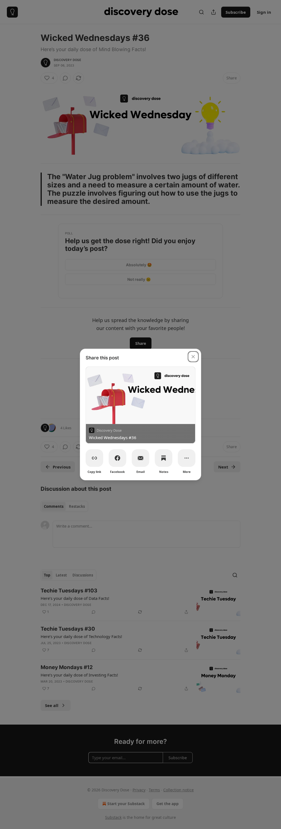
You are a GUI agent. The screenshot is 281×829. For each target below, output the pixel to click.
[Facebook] (117, 458)
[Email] (140, 458)
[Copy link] (94, 458)
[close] (193, 356)
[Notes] (163, 458)
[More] (186, 458)
